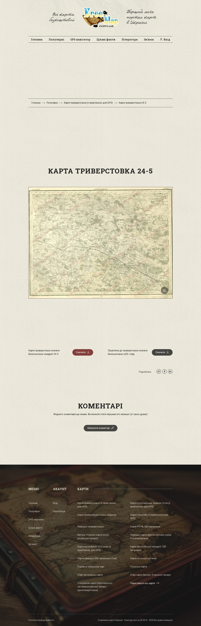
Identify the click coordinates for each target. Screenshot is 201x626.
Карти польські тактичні (143, 558)
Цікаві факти (106, 39)
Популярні (56, 39)
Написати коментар (98, 428)
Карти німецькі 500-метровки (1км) (97, 558)
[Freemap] (100, 17)
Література (130, 39)
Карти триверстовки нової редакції (97, 514)
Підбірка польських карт (90, 566)
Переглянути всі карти (142, 583)
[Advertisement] (100, 72)
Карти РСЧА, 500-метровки (145, 526)
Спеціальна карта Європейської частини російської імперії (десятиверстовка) (94, 587)
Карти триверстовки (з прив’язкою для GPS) (88, 102)
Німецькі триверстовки (90, 526)
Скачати (80, 352)
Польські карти (138, 566)
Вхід (167, 39)
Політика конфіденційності (41, 620)
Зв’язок (149, 39)
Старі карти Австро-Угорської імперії (150, 574)
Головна (37, 39)
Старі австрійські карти (90, 574)
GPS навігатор (80, 39)
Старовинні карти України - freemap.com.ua (119, 620)
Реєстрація (59, 511)
